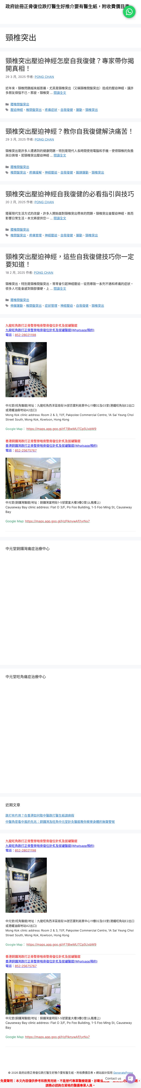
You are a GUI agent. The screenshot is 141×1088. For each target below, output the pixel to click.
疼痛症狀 (51, 110)
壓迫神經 (16, 110)
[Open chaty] (131, 1078)
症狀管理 (51, 306)
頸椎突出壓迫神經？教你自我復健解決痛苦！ (70, 131)
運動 (79, 110)
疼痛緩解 (35, 172)
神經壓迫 (51, 172)
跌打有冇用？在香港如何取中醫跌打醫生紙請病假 (40, 815)
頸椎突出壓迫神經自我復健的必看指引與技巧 (70, 194)
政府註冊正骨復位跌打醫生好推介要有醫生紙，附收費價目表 (67, 6)
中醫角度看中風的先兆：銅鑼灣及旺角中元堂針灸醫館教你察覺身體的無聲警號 (60, 822)
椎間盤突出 (34, 110)
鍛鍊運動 (82, 172)
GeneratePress (123, 1072)
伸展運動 (16, 306)
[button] (50, 330)
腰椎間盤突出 (19, 104)
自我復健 (66, 110)
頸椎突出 (91, 110)
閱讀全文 (60, 93)
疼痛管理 (35, 235)
